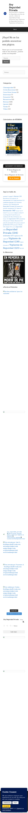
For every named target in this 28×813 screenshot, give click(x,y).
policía (5, 222)
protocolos (16, 224)
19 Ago (21, 619)
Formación (6, 97)
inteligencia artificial (18, 212)
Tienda (5, 107)
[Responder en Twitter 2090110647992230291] (4, 626)
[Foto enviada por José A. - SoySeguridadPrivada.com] (14, 552)
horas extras (11, 212)
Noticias (6, 102)
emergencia (12, 208)
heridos (5, 212)
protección (8, 224)
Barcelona (7, 198)
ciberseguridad (8, 200)
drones (5, 208)
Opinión (5, 104)
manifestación (6, 216)
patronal (8, 220)
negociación (14, 219)
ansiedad (11, 196)
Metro (13, 216)
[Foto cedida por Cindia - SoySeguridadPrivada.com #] (14, 597)
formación (9, 210)
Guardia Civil (19, 210)
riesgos (9, 226)
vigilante (5, 238)
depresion (19, 206)
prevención (12, 222)
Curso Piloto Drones (9, 92)
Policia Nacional (17, 220)
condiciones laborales (9, 202)
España (19, 208)
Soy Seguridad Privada (14, 7)
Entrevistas (7, 95)
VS (22, 248)
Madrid (18, 214)
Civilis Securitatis (9, 90)
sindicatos (8, 236)
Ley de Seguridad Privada (9, 214)
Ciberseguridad (8, 87)
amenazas (5, 196)
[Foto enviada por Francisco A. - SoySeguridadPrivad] (14, 575)
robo (13, 226)
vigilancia (18, 235)
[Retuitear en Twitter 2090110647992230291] (7, 626)
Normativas (7, 99)
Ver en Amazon (14, 178)
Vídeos (5, 109)
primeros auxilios (20, 222)
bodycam (15, 198)
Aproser (18, 196)
